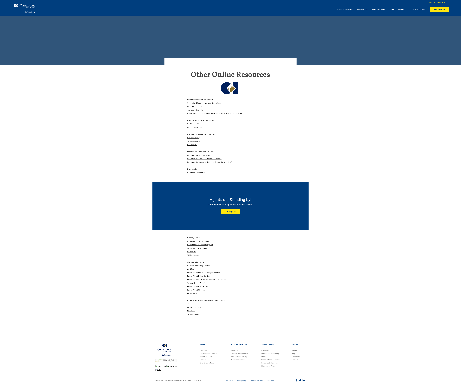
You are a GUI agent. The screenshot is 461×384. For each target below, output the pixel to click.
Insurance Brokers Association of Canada (204, 159)
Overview (203, 350)
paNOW (190, 269)
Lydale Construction (195, 127)
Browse (295, 345)
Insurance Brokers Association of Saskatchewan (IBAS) (210, 162)
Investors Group (193, 138)
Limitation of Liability (256, 380)
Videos (294, 350)
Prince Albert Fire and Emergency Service (204, 272)
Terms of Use (229, 380)
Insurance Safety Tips (269, 363)
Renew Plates (362, 9)
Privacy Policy (241, 380)
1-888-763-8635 (442, 2)
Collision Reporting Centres (198, 265)
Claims (391, 9)
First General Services (196, 124)
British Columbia (194, 307)
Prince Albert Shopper (196, 290)
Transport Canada (195, 110)
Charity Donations (207, 363)
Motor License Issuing (239, 357)
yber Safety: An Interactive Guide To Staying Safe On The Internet (215, 113)
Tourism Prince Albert (196, 283)
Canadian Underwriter (196, 172)
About (202, 345)
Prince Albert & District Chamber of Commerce (206, 279)
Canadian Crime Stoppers (198, 241)
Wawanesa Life (193, 141)
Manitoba (191, 311)
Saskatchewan (193, 314)
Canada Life (192, 145)
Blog (293, 353)
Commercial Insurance (239, 353)
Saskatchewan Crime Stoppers (200, 245)
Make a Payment (378, 9)
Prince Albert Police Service (198, 276)
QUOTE (439, 9)
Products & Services (345, 9)
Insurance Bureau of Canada (199, 155)
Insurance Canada (194, 106)
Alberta (190, 304)
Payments (296, 357)
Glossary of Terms (268, 366)
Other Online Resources (270, 360)
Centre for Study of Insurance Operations (204, 103)
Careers (203, 360)
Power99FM (192, 293)
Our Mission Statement (209, 353)
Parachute (191, 252)
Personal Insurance (238, 360)
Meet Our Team (206, 357)
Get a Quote (230, 212)
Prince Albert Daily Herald (197, 286)
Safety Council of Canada (198, 248)
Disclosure (270, 380)
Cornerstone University (270, 353)
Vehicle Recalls (193, 255)
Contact (295, 360)
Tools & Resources (268, 345)
